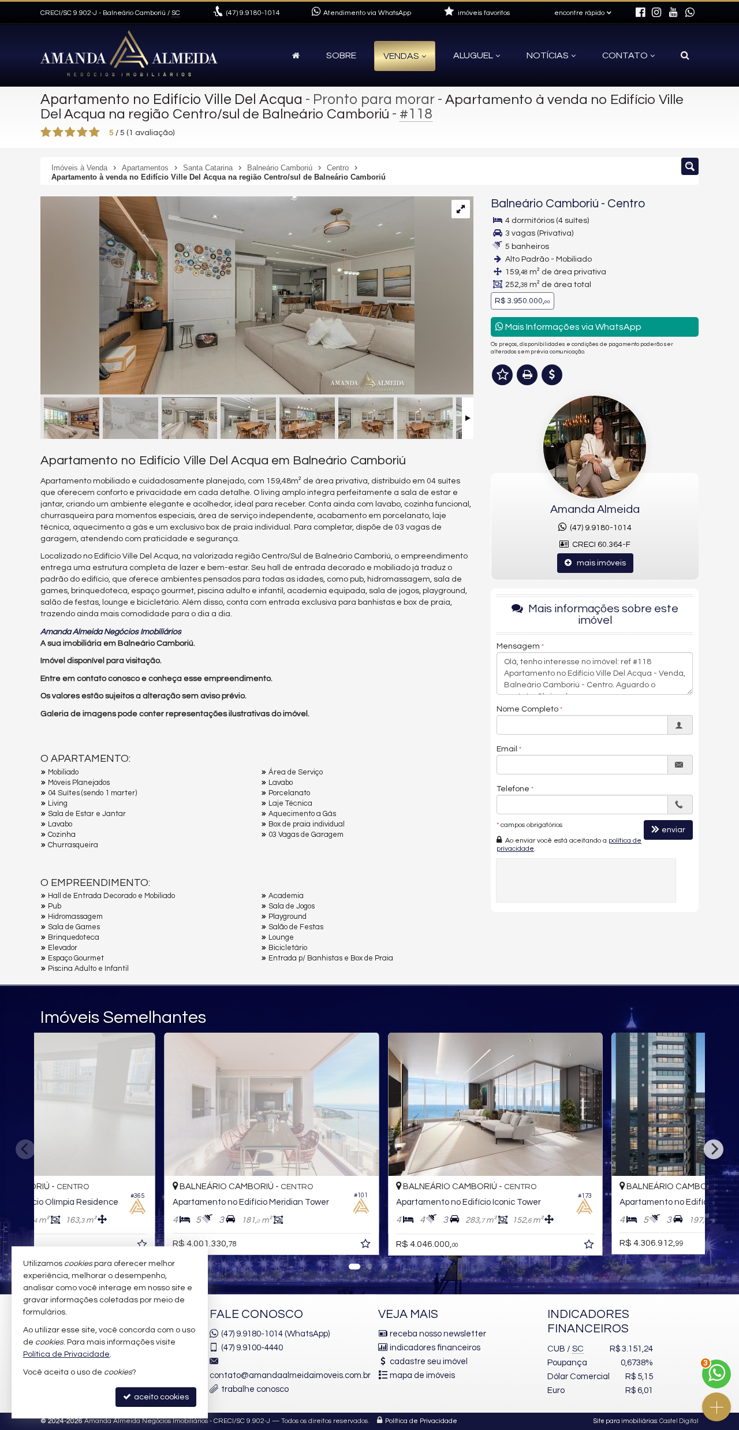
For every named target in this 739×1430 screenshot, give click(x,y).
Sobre (341, 55)
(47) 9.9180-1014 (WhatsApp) (275, 1334)
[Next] (713, 1149)
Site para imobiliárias (625, 1421)
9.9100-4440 (252, 1347)
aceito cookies (160, 1397)
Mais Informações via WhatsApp (572, 327)
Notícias (548, 55)
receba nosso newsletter (438, 1334)
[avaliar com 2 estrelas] (58, 132)
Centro (626, 204)
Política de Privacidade (421, 1421)
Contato (625, 55)
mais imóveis (599, 563)
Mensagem (518, 646)
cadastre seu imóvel (429, 1361)
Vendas (401, 56)
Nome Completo (527, 709)
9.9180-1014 (253, 13)
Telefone (513, 789)
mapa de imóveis (422, 1375)
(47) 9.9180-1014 (599, 528)
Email (507, 749)
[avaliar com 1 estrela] (45, 132)
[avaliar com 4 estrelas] (82, 132)
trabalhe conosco (255, 1389)
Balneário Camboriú (545, 204)
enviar (673, 830)
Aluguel (473, 55)
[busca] (685, 55)
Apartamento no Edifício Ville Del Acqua (171, 99)
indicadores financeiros (435, 1347)
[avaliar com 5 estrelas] (94, 132)
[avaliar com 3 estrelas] (70, 132)
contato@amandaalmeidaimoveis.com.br (290, 1375)
